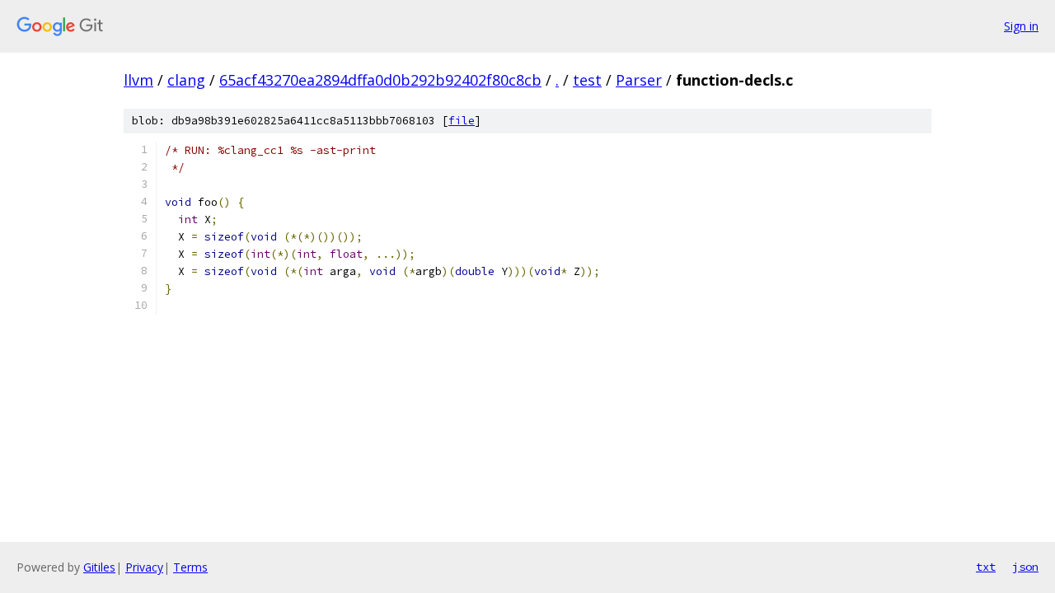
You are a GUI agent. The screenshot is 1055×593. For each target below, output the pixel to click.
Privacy (144, 567)
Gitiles (99, 567)
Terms (190, 567)
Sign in (1021, 26)
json (1025, 566)
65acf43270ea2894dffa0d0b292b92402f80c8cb (380, 80)
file (461, 121)
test (587, 80)
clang (186, 80)
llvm (138, 80)
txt (986, 566)
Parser (639, 80)
